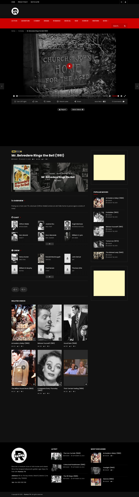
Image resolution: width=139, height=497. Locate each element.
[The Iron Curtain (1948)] (56, 456)
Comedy (37, 21)
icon (23, 322)
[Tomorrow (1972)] (99, 244)
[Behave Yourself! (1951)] (99, 231)
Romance (56, 21)
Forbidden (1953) (112, 212)
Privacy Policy (23, 2)
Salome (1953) (108, 479)
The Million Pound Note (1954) (22, 388)
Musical (67, 21)
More (105, 21)
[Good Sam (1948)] (2, 86)
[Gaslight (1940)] (96, 470)
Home (13, 2)
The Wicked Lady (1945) (114, 252)
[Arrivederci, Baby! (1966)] (99, 203)
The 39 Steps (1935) (70, 476)
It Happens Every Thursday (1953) (47, 389)
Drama (46, 21)
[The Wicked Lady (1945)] (99, 255)
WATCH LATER (35, 2)
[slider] (59, 96)
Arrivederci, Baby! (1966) (20, 343)
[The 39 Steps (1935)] (56, 479)
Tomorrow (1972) (112, 241)
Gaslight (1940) (109, 468)
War (76, 21)
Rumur (15, 159)
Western (95, 21)
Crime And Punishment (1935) (74, 465)
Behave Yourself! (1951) (46, 343)
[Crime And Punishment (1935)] (56, 467)
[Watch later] (121, 2)
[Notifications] (125, 2)
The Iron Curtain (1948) (72, 453)
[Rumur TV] (15, 11)
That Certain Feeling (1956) (74, 388)
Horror (85, 21)
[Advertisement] (90, 10)
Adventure (25, 21)
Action (14, 21)
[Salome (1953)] (96, 482)
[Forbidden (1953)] (99, 217)
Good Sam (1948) (70, 343)
